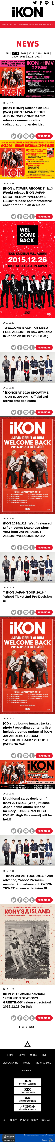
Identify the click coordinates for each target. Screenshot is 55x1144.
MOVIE (31, 24)
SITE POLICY (10, 1120)
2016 (23, 53)
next (31, 1026)
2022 (30, 56)
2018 (39, 53)
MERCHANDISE (40, 24)
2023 (38, 56)
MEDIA (9, 24)
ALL (8, 53)
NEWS (4, 24)
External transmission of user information (38, 1135)
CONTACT (46, 1120)
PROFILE (50, 24)
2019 (46, 53)
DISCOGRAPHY (22, 24)
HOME (27, 1044)
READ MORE (44, 136)
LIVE (14, 24)
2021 (22, 56)
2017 (31, 53)
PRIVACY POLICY (29, 1120)
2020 (15, 56)
